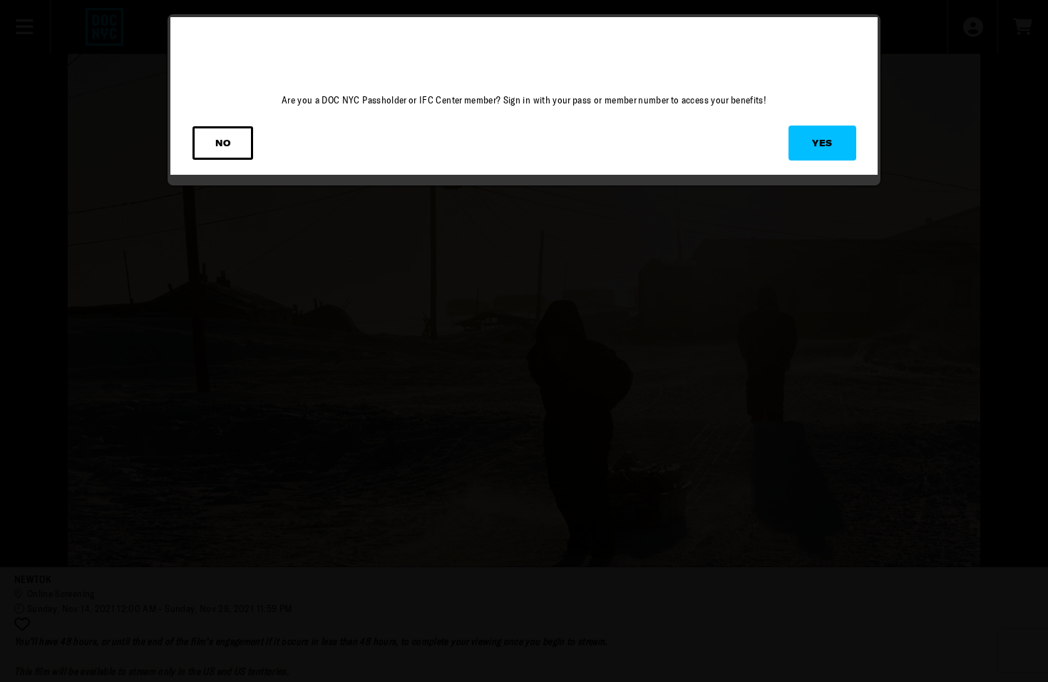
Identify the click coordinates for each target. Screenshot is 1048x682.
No (222, 143)
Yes (822, 143)
